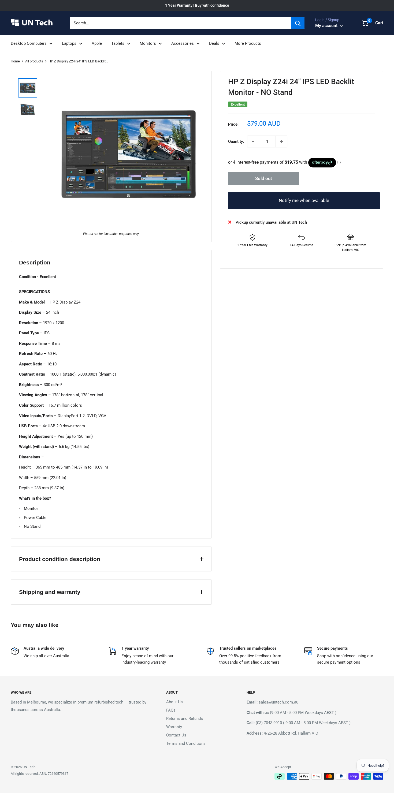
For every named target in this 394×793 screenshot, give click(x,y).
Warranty (174, 726)
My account (327, 25)
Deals (214, 43)
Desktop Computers (29, 43)
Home (15, 61)
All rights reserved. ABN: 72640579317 (39, 774)
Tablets (117, 43)
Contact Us (176, 735)
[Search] (297, 23)
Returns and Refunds (184, 718)
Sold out (263, 178)
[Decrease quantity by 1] (253, 141)
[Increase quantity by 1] (281, 141)
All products (34, 61)
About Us (174, 702)
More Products (248, 43)
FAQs (171, 710)
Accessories (182, 43)
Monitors (148, 43)
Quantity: (236, 141)
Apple (97, 43)
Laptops (69, 43)
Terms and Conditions (186, 743)
